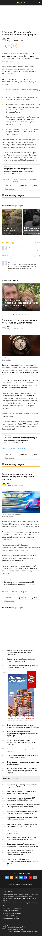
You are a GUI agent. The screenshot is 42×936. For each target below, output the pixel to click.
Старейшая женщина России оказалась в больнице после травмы (22, 819)
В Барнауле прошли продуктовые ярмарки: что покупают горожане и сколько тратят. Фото (19, 171)
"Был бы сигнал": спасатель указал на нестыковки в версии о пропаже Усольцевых (21, 303)
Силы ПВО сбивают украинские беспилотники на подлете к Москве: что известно (21, 742)
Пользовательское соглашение (16, 928)
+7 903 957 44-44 (10, 908)
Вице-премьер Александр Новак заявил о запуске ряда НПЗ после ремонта (22, 786)
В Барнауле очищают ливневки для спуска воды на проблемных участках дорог (22, 812)
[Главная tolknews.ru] (21, 2)
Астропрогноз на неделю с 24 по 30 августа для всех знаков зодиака (22, 756)
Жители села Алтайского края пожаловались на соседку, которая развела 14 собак (22, 861)
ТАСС (12, 539)
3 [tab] (19, 314)
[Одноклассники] (15, 46)
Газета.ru (31, 385)
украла (13, 424)
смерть (15, 592)
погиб (11, 568)
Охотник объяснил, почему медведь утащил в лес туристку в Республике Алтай (23, 806)
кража (4, 448)
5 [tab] (26, 314)
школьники (22, 448)
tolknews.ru (10, 891)
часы (12, 448)
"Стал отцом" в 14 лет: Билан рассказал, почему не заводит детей (21, 660)
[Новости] (22, 185)
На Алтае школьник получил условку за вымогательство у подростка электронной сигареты (20, 440)
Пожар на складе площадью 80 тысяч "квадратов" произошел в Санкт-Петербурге (23, 726)
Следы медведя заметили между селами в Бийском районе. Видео (22, 667)
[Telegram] (5, 46)
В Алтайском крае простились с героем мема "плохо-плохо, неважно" (21, 792)
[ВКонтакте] (10, 46)
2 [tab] (16, 314)
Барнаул (5, 179)
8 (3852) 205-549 (9, 916)
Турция (24, 592)
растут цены (17, 155)
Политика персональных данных (16, 926)
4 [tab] (23, 314)
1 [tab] (13, 314)
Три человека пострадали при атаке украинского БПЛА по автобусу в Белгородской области (20, 853)
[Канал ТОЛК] (34, 185)
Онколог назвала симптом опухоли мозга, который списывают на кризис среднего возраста (22, 771)
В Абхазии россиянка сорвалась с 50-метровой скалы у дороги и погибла (19, 583)
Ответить (11, 271)
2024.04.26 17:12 (15, 262)
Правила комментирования (15, 929)
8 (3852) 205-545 (9, 913)
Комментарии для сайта (31, 274)
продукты (33, 179)
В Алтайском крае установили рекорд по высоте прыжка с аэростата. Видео (22, 825)
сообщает (13, 71)
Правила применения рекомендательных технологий (22, 931)
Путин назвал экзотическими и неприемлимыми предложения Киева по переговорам (22, 734)
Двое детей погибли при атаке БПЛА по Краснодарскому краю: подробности (21, 838)
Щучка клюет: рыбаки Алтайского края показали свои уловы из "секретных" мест (22, 845)
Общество (10, 41)
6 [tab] (29, 314)
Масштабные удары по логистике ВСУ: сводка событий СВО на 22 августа (21, 799)
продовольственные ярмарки (19, 180)
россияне (5, 592)
